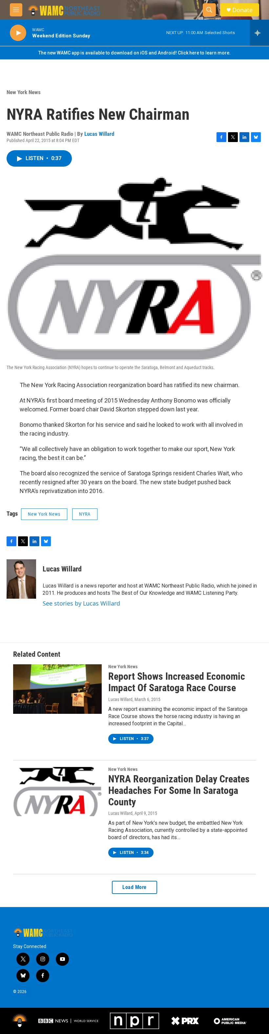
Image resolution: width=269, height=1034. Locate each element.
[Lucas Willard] (21, 579)
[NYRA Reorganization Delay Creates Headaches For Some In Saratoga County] (57, 791)
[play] (18, 33)
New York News (24, 92)
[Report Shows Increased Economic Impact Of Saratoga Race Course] (57, 688)
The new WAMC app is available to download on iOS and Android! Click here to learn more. (134, 52)
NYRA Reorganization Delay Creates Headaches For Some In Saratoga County (179, 790)
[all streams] (259, 33)
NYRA (85, 514)
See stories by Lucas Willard (81, 603)
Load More (134, 887)
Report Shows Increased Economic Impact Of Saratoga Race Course (176, 682)
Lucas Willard (99, 134)
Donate (242, 10)
